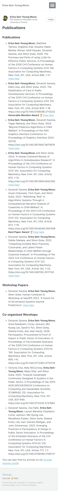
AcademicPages (8, 485)
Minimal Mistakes (29, 485)
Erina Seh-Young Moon (15, 5)
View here (13, 78)
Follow (51, 19)
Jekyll (39, 483)
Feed (15, 478)
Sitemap (7, 474)
